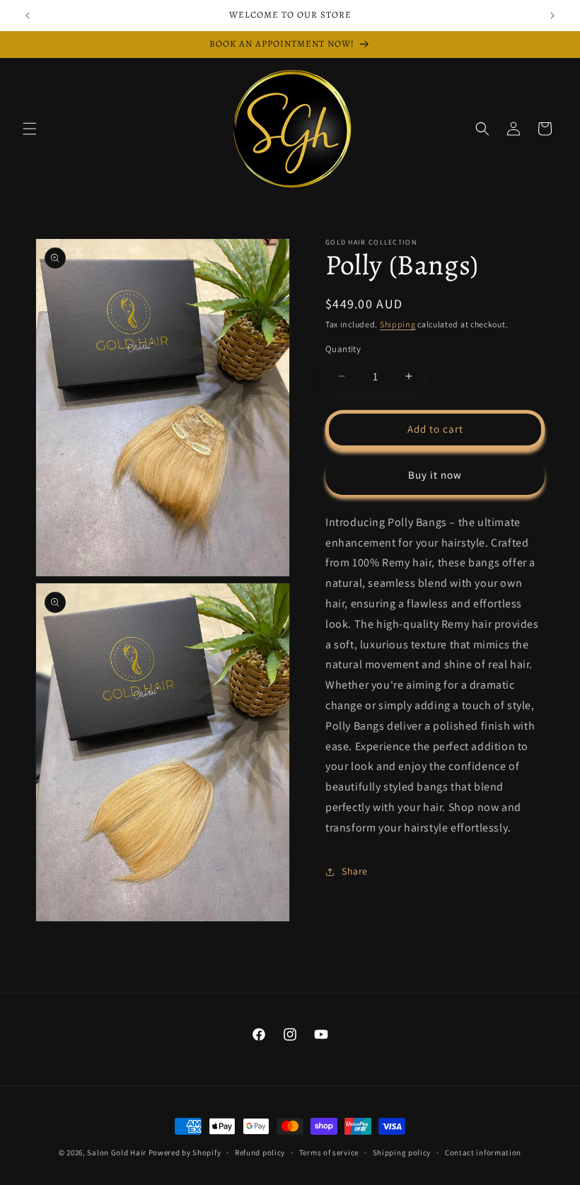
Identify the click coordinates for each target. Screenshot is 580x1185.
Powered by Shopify (185, 1152)
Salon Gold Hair (116, 1152)
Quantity (343, 349)
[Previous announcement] (27, 15)
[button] (29, 128)
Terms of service (329, 1152)
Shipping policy (402, 1152)
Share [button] (355, 871)
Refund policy (260, 1152)
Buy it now (435, 474)
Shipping (398, 324)
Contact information (483, 1152)
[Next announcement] (552, 15)
